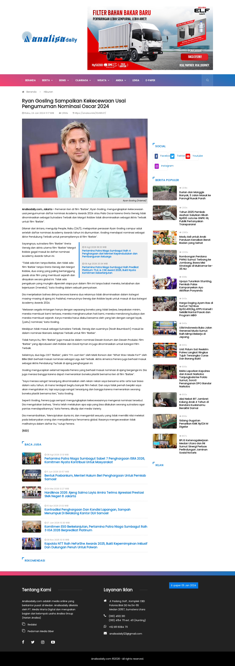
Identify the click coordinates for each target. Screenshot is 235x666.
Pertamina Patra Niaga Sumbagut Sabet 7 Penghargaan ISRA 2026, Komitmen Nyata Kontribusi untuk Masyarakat (95, 460)
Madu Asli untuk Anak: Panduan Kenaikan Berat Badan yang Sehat (195, 240)
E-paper (150, 80)
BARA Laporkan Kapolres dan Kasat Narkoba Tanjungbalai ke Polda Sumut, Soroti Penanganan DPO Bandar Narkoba (195, 378)
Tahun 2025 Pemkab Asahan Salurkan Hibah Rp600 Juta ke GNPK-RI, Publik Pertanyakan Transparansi (194, 218)
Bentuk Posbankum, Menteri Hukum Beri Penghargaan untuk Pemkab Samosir (95, 477)
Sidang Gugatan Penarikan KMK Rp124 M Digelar (193, 423)
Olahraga (82, 80)
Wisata (102, 80)
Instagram (164, 165)
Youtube (196, 155)
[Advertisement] (183, 114)
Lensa (135, 80)
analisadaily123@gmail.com (125, 633)
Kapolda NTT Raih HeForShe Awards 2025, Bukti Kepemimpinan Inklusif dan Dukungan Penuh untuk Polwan (96, 545)
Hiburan (48, 92)
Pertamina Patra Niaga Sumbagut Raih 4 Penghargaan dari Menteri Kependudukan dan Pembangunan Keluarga (109, 253)
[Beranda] (49, 37)
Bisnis (63, 80)
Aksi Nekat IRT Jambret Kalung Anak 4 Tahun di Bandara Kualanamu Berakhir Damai (194, 403)
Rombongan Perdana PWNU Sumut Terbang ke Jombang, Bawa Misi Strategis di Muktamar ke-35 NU (196, 263)
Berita (46, 80)
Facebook (164, 155)
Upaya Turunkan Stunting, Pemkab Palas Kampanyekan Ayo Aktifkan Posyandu (195, 285)
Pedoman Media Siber (41, 631)
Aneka (120, 80)
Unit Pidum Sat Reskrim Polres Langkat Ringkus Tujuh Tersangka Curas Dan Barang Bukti (194, 353)
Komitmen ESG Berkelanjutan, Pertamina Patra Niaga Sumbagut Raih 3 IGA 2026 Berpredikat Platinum (96, 528)
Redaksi (32, 624)
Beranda (30, 80)
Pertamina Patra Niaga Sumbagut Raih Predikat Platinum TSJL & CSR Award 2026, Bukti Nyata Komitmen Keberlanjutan (110, 270)
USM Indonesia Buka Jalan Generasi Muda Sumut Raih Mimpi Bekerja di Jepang (195, 332)
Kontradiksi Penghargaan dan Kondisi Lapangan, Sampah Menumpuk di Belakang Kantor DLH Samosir (88, 511)
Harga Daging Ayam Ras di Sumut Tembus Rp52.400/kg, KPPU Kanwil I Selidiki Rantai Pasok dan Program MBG (196, 309)
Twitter (180, 155)
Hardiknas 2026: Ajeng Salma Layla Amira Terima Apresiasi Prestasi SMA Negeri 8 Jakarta (94, 494)
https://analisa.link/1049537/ (90, 113)
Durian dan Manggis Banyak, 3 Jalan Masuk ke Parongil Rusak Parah (195, 195)
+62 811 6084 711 (118, 627)
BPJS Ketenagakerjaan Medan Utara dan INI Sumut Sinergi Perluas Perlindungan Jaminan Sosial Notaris (193, 446)
